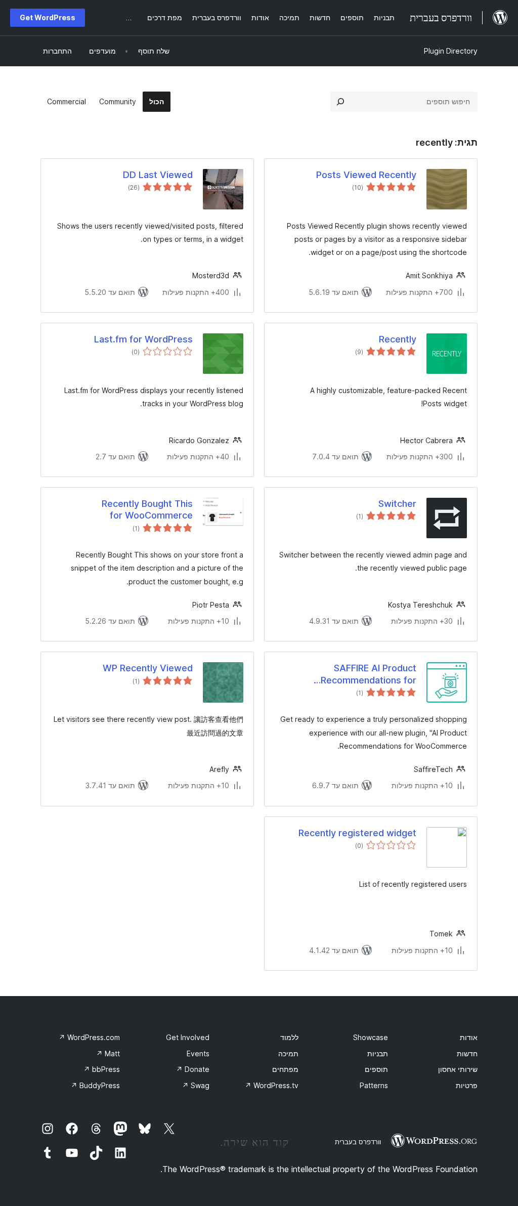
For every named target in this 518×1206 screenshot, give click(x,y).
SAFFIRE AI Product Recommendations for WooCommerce (368, 674)
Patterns (374, 1085)
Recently (397, 339)
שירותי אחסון (458, 1069)
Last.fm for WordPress (143, 339)
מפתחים (285, 1069)
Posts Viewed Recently (366, 174)
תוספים (376, 1069)
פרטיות (467, 1085)
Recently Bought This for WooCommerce (147, 509)
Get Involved (187, 1037)
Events (198, 1053)
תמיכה (288, 1053)
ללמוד (289, 1037)
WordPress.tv (271, 1085)
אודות (469, 1037)
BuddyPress (95, 1085)
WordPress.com (89, 1037)
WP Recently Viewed (148, 668)
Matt (108, 1053)
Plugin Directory (451, 51)
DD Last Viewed (158, 174)
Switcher (397, 503)
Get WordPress (47, 17)
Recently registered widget (357, 833)
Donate (192, 1069)
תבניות (377, 1053)
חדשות (467, 1053)
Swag (195, 1085)
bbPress (101, 1069)
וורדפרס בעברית (358, 1142)
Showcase (370, 1037)
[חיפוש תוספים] (340, 102)
